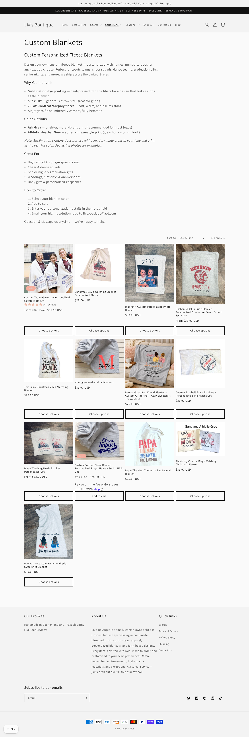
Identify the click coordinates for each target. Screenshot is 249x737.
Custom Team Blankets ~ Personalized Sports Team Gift (47, 299)
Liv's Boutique (128, 729)
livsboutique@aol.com (99, 213)
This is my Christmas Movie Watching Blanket (46, 388)
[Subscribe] (86, 698)
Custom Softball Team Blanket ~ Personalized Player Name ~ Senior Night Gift (99, 468)
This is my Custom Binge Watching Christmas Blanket (196, 462)
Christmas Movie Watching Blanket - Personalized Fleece (96, 293)
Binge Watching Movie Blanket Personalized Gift (42, 470)
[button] (95, 25)
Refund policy (167, 637)
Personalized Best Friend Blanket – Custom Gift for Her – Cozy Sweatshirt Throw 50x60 (147, 396)
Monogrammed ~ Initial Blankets (94, 382)
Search (163, 624)
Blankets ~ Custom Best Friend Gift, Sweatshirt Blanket (45, 565)
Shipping (164, 644)
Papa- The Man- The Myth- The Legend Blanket (148, 472)
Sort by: (171, 237)
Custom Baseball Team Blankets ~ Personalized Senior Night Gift (196, 394)
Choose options (49, 330)
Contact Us (165, 650)
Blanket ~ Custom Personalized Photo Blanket (148, 308)
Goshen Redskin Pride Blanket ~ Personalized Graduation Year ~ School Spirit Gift (199, 312)
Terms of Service (168, 631)
